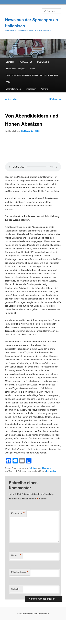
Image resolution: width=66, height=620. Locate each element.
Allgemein (46, 468)
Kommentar (18, 513)
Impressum (31, 88)
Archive (44, 88)
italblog (32, 468)
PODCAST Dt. (25, 61)
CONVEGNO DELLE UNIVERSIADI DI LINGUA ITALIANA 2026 (32, 78)
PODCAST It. (43, 61)
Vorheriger (11, 99)
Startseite (10, 61)
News (32, 68)
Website (15, 588)
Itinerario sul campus (15, 68)
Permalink (51, 471)
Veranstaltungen (13, 88)
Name (16, 555)
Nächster (55, 99)
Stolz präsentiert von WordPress (33, 613)
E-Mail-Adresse (19, 572)
